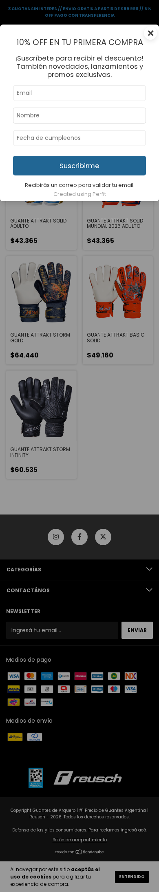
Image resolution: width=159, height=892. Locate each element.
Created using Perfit (79, 194)
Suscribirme (79, 166)
